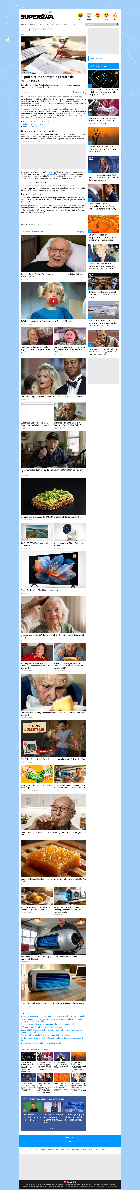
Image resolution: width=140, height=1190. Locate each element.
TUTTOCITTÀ (77, 1184)
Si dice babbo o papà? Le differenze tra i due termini (41, 1043)
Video (39, 24)
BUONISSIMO (104, 1184)
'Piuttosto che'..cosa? (31, 126)
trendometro (100, 66)
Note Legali (31, 1186)
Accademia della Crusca (31, 109)
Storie (31, 24)
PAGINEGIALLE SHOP (52, 1184)
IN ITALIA (90, 1150)
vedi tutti (53, 1128)
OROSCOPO (75, 1150)
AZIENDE (97, 1150)
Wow (106, 19)
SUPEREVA (112, 1184)
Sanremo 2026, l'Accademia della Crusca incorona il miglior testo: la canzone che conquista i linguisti (52, 1031)
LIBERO (28, 1184)
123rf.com (28, 72)
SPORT (50, 1150)
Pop (115, 19)
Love (97, 19)
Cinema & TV (62, 24)
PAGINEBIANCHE (68, 1184)
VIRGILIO (33, 1184)
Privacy (37, 1186)
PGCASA (60, 1184)
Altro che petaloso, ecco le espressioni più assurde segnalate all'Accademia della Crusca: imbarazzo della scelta (52, 1020)
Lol (80, 19)
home (22, 34)
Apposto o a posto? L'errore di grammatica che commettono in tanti (47, 1024)
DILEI (83, 1184)
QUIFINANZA (96, 1184)
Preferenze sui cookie (54, 1186)
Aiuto (62, 1186)
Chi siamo (25, 1186)
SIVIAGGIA (89, 1184)
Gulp (89, 19)
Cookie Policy (44, 1186)
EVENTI (104, 1150)
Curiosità (49, 24)
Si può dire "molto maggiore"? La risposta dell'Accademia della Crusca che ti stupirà (53, 1016)
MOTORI (56, 1150)
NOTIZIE (43, 1150)
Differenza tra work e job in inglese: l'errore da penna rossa (44, 1027)
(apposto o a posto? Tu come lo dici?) (54, 174)
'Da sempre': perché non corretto (36, 121)
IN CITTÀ (83, 1150)
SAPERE (68, 1150)
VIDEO (62, 1150)
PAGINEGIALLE (40, 1184)
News (23, 24)
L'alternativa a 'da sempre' (33, 124)
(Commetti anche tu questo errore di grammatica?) (53, 116)
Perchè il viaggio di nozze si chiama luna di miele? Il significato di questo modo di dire (52, 1039)
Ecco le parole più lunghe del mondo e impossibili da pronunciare (46, 1035)
